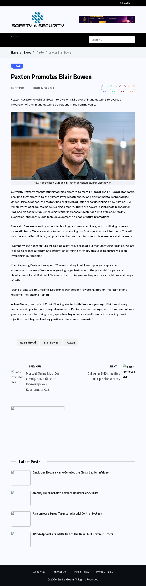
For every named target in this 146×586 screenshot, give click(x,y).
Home (14, 52)
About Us (39, 572)
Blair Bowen (51, 342)
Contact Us (59, 572)
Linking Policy (81, 572)
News (27, 52)
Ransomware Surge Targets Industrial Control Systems (67, 513)
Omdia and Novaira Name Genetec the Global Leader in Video (70, 472)
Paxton (15, 99)
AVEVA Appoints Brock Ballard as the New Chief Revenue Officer (72, 534)
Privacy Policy (104, 572)
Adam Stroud (28, 342)
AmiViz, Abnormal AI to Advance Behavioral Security (65, 493)
